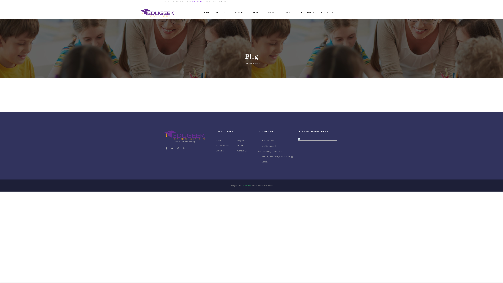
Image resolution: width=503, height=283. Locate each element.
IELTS (255, 12)
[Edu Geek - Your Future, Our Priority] (158, 13)
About (218, 140)
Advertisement (222, 146)
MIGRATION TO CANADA (279, 12)
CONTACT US (327, 12)
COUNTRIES (238, 12)
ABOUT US (221, 12)
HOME (206, 12)
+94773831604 (199, 1)
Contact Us (242, 151)
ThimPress (246, 185)
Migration (241, 140)
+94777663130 (224, 1)
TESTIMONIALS (307, 12)
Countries (220, 151)
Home (249, 63)
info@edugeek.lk (269, 146)
